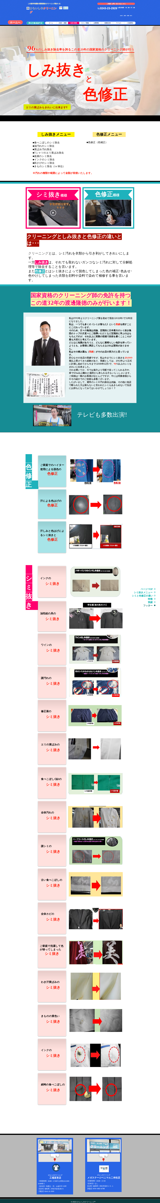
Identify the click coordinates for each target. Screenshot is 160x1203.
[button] (35, 23)
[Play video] (53, 213)
